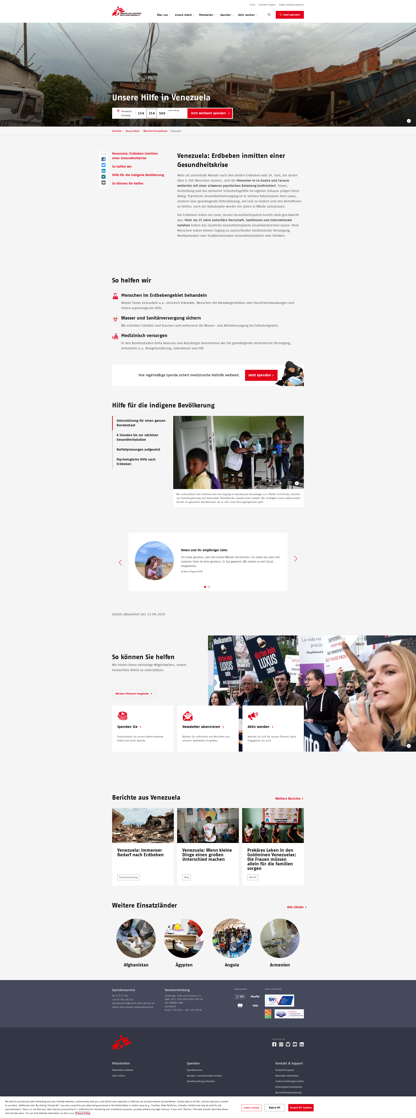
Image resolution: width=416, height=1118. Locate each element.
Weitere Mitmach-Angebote (133, 693)
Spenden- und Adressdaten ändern (204, 1076)
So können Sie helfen (127, 183)
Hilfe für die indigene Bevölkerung (138, 175)
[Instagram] (281, 1045)
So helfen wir (122, 166)
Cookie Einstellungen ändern (289, 1081)
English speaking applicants (291, 5)
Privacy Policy (83, 1113)
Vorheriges (120, 562)
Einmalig (126, 115)
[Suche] (269, 15)
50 (161, 113)
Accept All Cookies (301, 1107)
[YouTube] (295, 1045)
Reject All (274, 1107)
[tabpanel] (208, 562)
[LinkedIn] (302, 1045)
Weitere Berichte (288, 798)
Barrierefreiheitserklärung (288, 1093)
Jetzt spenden (291, 14)
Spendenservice (194, 1070)
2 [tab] (211, 587)
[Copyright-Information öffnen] (297, 483)
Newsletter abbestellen (287, 1076)
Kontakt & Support (267, 5)
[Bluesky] (288, 1045)
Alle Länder (295, 907)
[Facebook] (274, 1045)
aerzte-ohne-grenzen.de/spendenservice (132, 1007)
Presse (252, 5)
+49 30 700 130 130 (122, 1000)
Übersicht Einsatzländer (155, 131)
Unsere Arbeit (132, 131)
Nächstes (295, 559)
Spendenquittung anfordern (201, 1081)
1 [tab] (207, 587)
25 (151, 113)
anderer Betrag (173, 110)
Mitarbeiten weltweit (122, 1070)
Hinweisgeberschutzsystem (288, 1087)
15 (140, 113)
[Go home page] (126, 11)
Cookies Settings (251, 1108)
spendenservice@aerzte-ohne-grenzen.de (133, 1003)
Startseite (117, 131)
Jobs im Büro (118, 1076)
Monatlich (127, 111)
